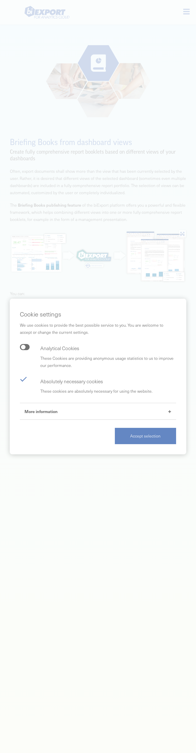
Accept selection (145, 436)
